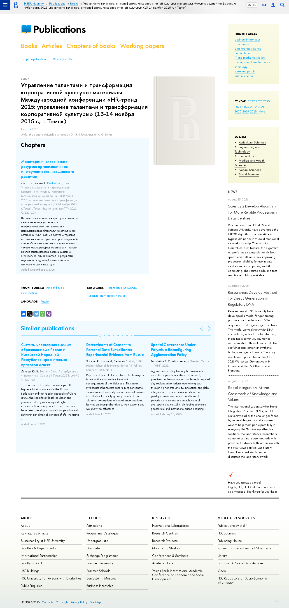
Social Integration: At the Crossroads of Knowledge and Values (252, 393)
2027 (251, 101)
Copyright (62, 602)
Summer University (99, 563)
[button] (100, 335)
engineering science (248, 48)
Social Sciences (249, 174)
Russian (45, 301)
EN (254, 5)
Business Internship (99, 586)
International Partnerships (39, 555)
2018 (253, 111)
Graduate (93, 548)
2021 (261, 107)
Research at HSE (63, 59)
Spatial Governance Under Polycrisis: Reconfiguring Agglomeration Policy (173, 349)
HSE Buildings (30, 571)
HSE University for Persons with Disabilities (51, 578)
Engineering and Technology (247, 149)
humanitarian (243, 53)
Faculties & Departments (38, 548)
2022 (253, 107)
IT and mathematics (247, 57)
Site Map (95, 602)
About (27, 518)
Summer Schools (98, 571)
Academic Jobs (162, 563)
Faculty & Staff (31, 563)
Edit (277, 601)
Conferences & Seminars (170, 555)
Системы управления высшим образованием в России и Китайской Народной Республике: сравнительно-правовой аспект (46, 354)
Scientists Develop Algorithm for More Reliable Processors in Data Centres (253, 212)
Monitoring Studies (166, 548)
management (243, 62)
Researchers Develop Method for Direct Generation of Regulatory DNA (252, 298)
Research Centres (165, 533)
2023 (245, 107)
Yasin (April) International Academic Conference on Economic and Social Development (178, 575)
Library (222, 555)
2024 (238, 107)
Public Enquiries (31, 586)
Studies (94, 518)
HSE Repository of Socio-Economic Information (243, 580)
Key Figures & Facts (34, 533)
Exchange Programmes (102, 555)
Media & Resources (236, 518)
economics (242, 44)
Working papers (142, 46)
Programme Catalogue (102, 533)
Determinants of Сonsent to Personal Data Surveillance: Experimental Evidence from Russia (115, 349)
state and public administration (245, 73)
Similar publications (47, 328)
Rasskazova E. (55, 183)
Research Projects (164, 541)
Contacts (47, 602)
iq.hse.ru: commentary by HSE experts (244, 548)
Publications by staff (232, 525)
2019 (245, 111)
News (233, 191)
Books (29, 46)
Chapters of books (91, 46)
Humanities (246, 156)
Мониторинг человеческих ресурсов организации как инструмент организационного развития (47, 169)
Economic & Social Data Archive (240, 563)
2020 (238, 111)
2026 (259, 101)
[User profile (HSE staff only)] (273, 5)
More (262, 111)
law (263, 57)
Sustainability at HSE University (43, 541)
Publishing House (230, 541)
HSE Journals (227, 533)
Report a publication (34, 59)
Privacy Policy (79, 602)
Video (222, 571)
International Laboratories (170, 525)
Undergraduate (97, 541)
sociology (241, 67)
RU (249, 5)
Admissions (94, 525)
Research (161, 518)
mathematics (261, 62)
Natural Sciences (250, 170)
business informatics (247, 39)
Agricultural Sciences (252, 142)
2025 (266, 101)
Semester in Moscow (101, 578)
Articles (52, 46)
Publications (59, 29)
